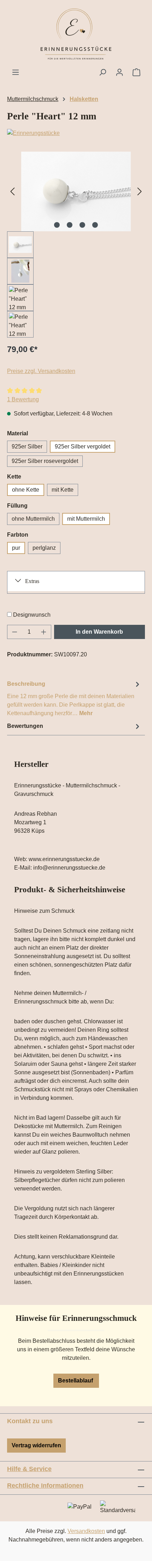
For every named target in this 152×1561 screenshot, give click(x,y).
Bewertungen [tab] (25, 726)
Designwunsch (32, 615)
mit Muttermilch (86, 519)
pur (16, 548)
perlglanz (44, 548)
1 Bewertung (23, 399)
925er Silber (27, 446)
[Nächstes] (139, 191)
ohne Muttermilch (33, 519)
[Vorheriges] (12, 191)
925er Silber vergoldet (82, 446)
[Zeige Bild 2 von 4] (69, 225)
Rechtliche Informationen (45, 1485)
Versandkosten (86, 1531)
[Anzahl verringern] (14, 632)
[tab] (74, 698)
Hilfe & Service (29, 1468)
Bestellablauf (76, 1381)
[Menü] (15, 72)
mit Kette (63, 490)
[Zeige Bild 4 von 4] (95, 225)
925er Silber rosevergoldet (45, 461)
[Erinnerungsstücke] (76, 133)
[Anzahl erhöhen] (43, 632)
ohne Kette (25, 490)
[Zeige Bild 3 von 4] (82, 225)
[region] (76, 245)
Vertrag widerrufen (36, 1445)
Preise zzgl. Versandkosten (41, 371)
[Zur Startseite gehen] (76, 34)
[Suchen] (102, 72)
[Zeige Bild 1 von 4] (57, 225)
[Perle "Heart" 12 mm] (76, 191)
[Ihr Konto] (119, 72)
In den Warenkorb (99, 632)
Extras (32, 581)
